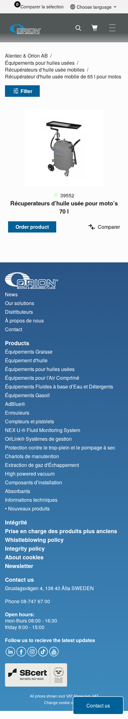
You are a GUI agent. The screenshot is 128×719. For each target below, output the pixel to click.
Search (78, 28)
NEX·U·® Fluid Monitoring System (42, 430)
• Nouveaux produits (27, 508)
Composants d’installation (33, 482)
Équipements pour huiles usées (40, 62)
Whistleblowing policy (34, 540)
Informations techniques (31, 499)
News (11, 294)
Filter (26, 91)
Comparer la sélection (42, 7)
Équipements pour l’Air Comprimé (42, 377)
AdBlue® (15, 403)
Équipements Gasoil (27, 395)
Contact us (98, 705)
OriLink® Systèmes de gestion (38, 438)
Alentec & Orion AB (26, 55)
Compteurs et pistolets (29, 421)
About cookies (24, 557)
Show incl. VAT (86, 695)
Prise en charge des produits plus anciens (61, 531)
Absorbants (17, 491)
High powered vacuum (30, 473)
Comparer (109, 226)
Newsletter (19, 566)
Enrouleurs (17, 412)
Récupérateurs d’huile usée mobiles (45, 69)
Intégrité (16, 522)
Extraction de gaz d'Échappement (42, 464)
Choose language (94, 6)
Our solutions (19, 303)
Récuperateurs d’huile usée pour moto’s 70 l (64, 207)
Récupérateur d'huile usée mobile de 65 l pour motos (63, 76)
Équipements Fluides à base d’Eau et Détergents (59, 386)
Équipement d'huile (26, 360)
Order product (32, 226)
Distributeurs (19, 311)
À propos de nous (24, 320)
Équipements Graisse (29, 351)
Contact (13, 329)
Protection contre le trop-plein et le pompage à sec (60, 447)
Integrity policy (25, 548)
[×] (112, 28)
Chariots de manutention (32, 456)
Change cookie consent (64, 702)
